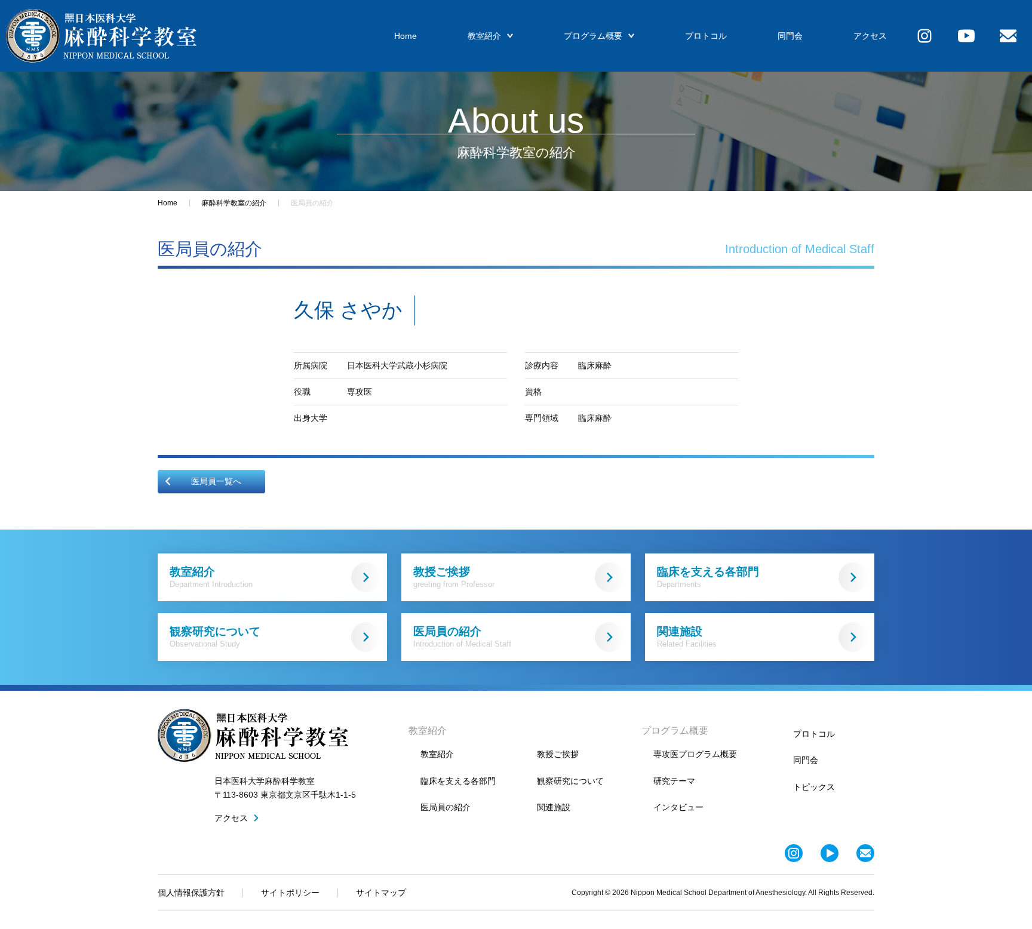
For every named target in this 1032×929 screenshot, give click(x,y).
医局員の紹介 (462, 636)
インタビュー (678, 807)
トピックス (814, 787)
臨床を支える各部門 (708, 577)
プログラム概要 (593, 36)
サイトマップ (381, 892)
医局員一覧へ (216, 481)
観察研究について (215, 636)
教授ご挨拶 (453, 577)
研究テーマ (674, 781)
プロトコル (706, 36)
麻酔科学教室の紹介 (234, 203)
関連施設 (687, 636)
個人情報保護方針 (191, 892)
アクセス (870, 36)
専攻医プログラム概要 (695, 754)
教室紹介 (484, 36)
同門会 (790, 36)
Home (405, 36)
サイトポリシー (290, 892)
